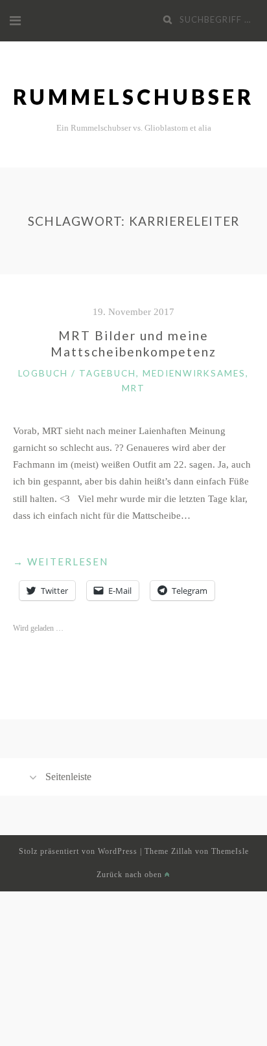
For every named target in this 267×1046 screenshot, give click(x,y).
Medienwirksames (194, 373)
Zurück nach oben (131, 874)
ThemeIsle (230, 851)
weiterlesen (60, 562)
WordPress (117, 851)
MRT (133, 388)
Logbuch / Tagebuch (77, 373)
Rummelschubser (133, 96)
